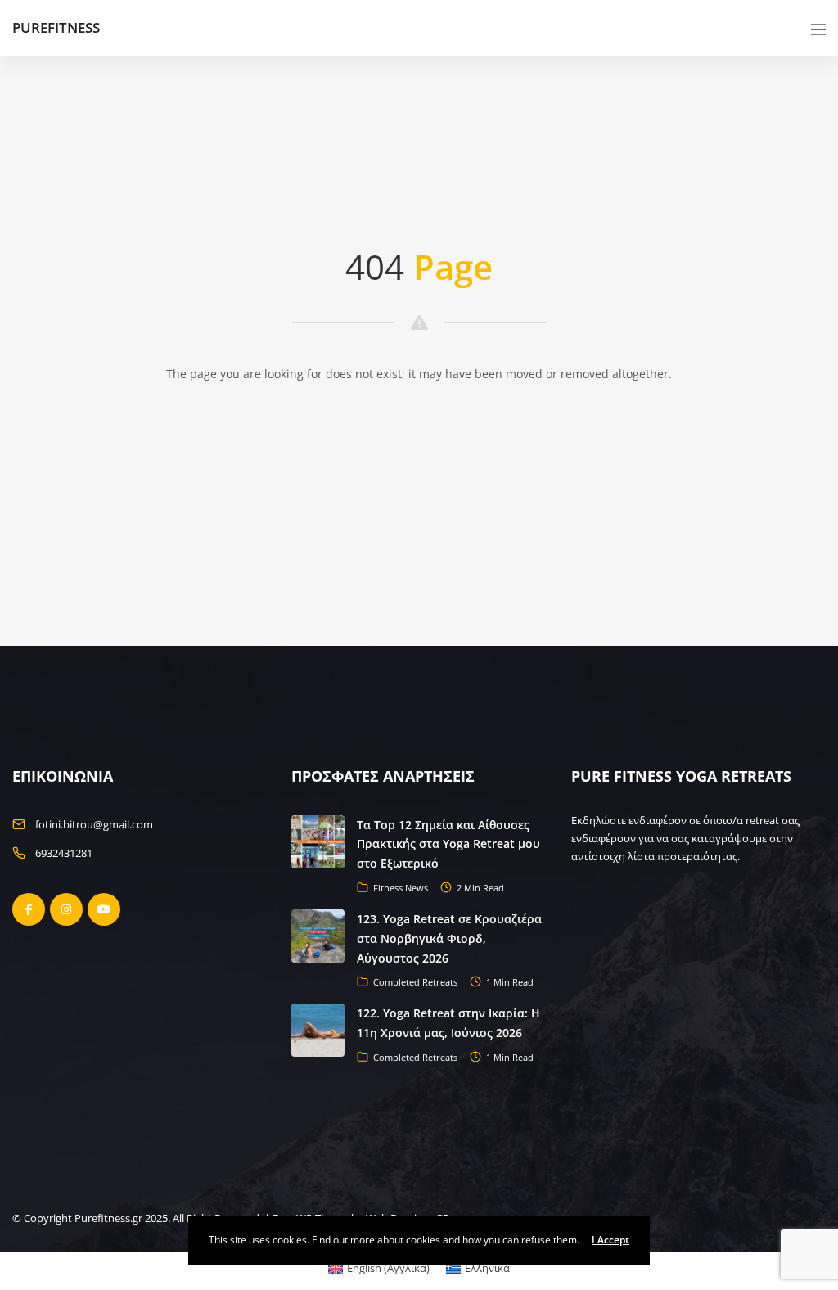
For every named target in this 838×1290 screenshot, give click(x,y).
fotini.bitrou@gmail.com (94, 824)
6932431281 (63, 853)
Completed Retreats (415, 982)
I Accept (610, 1240)
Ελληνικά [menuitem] (487, 1268)
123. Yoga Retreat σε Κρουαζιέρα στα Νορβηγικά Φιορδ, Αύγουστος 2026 (449, 938)
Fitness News (400, 888)
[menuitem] (379, 1268)
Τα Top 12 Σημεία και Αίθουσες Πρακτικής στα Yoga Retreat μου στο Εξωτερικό (448, 844)
